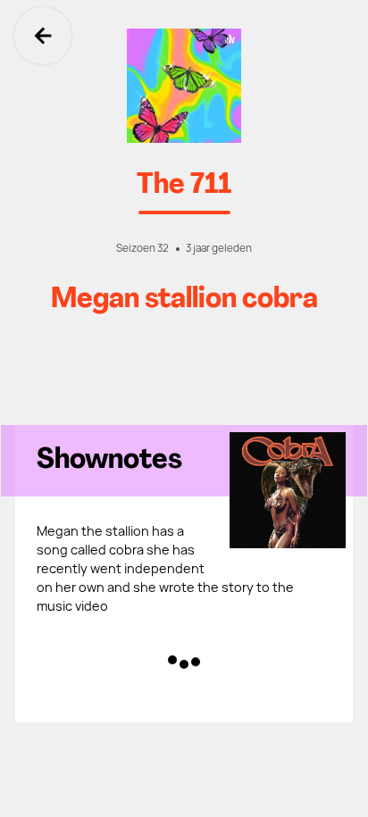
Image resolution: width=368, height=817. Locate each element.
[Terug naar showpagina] (184, 86)
